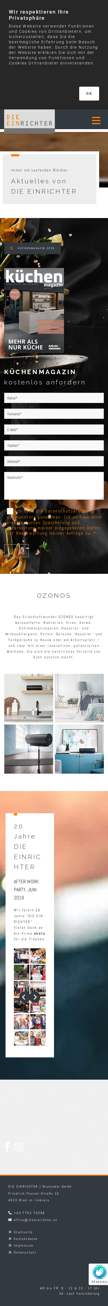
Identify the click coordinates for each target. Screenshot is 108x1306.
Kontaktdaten (26, 1239)
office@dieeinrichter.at (35, 1220)
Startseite (23, 1232)
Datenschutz (25, 1252)
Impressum (24, 1245)
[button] (91, 122)
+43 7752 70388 (29, 1213)
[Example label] (19, 1147)
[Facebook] (7, 1147)
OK (89, 93)
